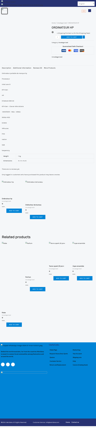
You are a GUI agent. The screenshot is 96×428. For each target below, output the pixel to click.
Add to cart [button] (14, 210)
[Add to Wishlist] (84, 37)
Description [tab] (6, 68)
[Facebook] (3, 364)
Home (54, 23)
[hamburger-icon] (84, 11)
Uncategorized (62, 23)
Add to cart (72, 37)
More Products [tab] (50, 68)
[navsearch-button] (89, 10)
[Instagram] (13, 364)
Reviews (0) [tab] (37, 68)
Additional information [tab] (22, 68)
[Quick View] (5, 211)
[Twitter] (8, 364)
